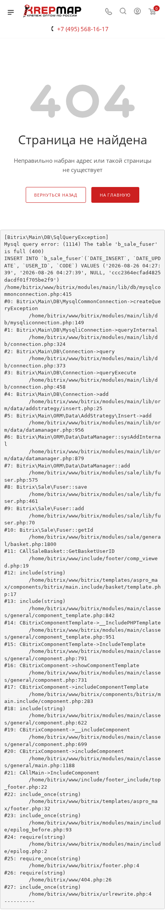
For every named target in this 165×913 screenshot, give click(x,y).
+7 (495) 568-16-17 (83, 29)
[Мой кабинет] (137, 12)
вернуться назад (56, 195)
